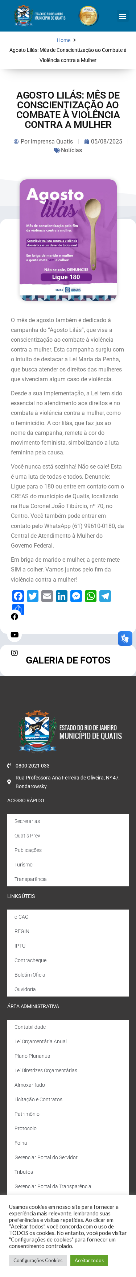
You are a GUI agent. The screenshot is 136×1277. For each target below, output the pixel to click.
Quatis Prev (27, 836)
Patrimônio (27, 1114)
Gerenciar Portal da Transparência (53, 1186)
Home (63, 40)
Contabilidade (30, 1027)
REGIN (22, 931)
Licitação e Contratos (38, 1099)
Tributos (24, 1172)
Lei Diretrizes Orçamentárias (46, 1070)
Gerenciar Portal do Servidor (46, 1157)
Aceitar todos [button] (89, 1260)
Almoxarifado (30, 1085)
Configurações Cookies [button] (37, 1260)
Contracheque (30, 960)
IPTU (20, 946)
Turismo (24, 865)
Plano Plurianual (33, 1056)
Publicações (28, 850)
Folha (21, 1143)
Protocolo (26, 1128)
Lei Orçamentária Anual (41, 1041)
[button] (123, 16)
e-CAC (21, 917)
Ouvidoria (25, 989)
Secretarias (27, 821)
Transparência (31, 879)
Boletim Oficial (30, 975)
